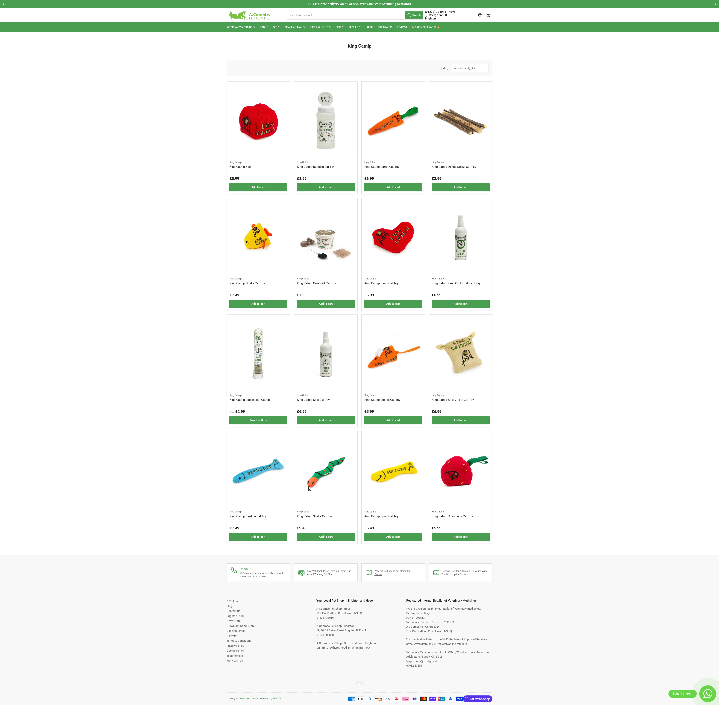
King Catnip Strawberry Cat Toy (452, 516)
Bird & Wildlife (319, 27)
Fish (338, 27)
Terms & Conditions (239, 640)
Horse (369, 27)
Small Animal (293, 27)
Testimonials (235, 655)
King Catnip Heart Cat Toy (381, 283)
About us (232, 601)
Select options (258, 420)
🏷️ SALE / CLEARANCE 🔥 (425, 27)
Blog (229, 606)
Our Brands (385, 27)
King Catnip (236, 162)
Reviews (402, 27)
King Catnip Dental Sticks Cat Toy (454, 167)
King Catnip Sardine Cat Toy (248, 516)
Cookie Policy (235, 650)
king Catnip (370, 162)
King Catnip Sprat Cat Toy (381, 516)
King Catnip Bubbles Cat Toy (316, 167)
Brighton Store (236, 616)
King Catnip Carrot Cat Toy (381, 167)
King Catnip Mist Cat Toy (313, 400)
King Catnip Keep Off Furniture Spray (456, 283)
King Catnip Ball (240, 167)
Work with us (235, 660)
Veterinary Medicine (239, 27)
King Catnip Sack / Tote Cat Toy (453, 400)
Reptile (353, 27)
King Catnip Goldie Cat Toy (247, 283)
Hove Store (234, 621)
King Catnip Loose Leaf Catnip (250, 400)
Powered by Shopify (270, 698)
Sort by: (444, 68)
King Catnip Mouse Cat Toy (382, 400)
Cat (274, 27)
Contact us (233, 611)
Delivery (231, 636)
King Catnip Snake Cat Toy (314, 516)
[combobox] (354, 15)
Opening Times (236, 631)
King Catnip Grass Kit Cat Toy (316, 283)
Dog (262, 27)
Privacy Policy (235, 645)
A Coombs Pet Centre (246, 698)
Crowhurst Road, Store (241, 626)
